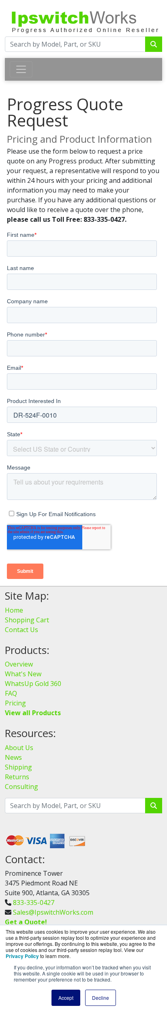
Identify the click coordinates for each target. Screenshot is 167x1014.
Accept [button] (65, 997)
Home (14, 610)
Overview (19, 664)
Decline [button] (100, 997)
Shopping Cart (27, 619)
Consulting (21, 786)
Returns (17, 776)
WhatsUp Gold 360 (33, 683)
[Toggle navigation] (21, 69)
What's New (23, 673)
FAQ (11, 693)
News (13, 757)
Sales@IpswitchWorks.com (53, 912)
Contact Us (21, 629)
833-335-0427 (33, 902)
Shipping (18, 767)
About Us (19, 747)
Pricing (15, 703)
